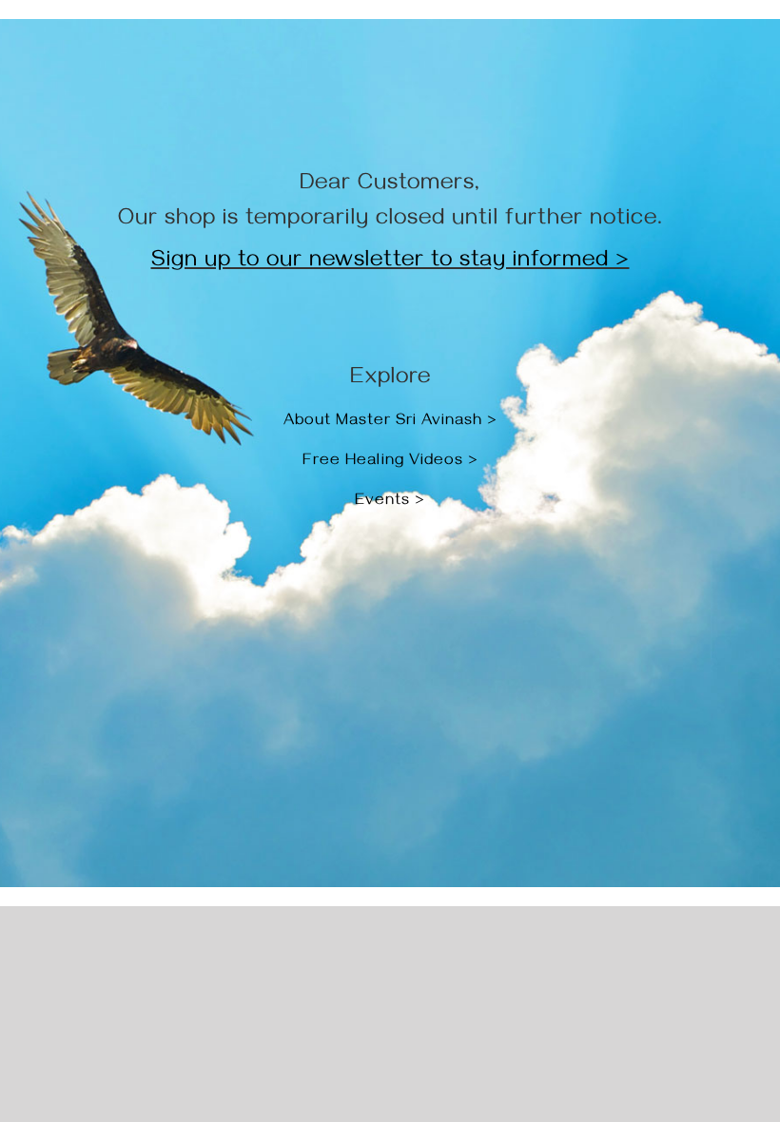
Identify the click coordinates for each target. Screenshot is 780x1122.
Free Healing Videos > (390, 462)
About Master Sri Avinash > (390, 422)
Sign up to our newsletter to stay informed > (390, 262)
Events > (390, 502)
